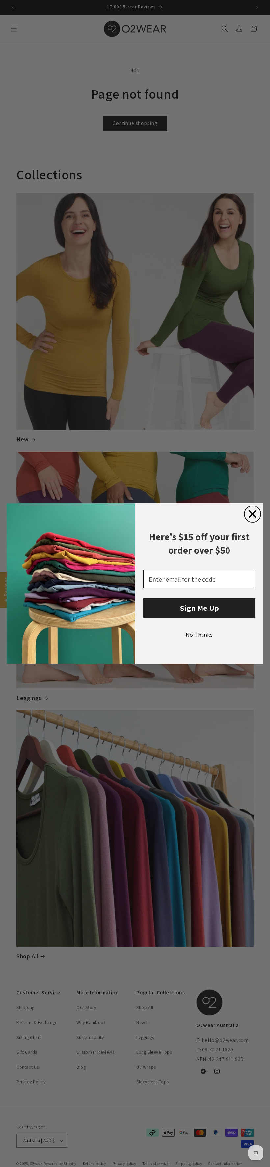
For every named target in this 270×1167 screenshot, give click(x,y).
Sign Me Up (199, 608)
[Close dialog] (252, 514)
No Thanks (199, 634)
